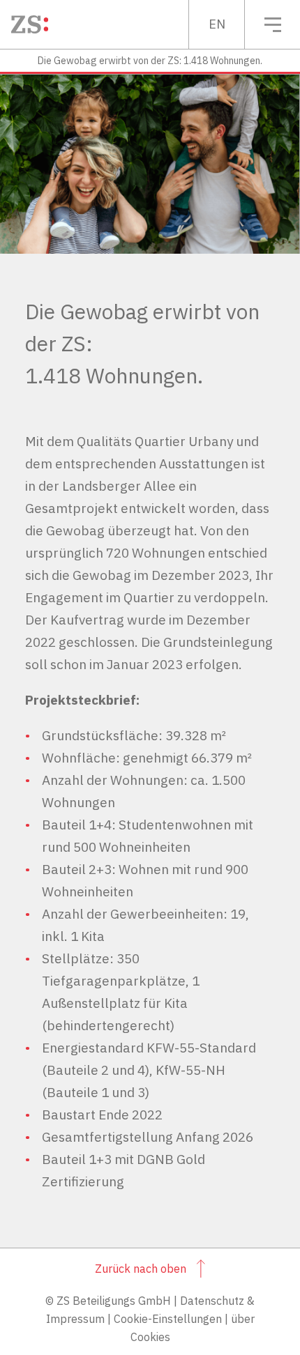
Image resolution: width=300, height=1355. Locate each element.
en (217, 24)
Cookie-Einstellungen (168, 1319)
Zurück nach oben (140, 1269)
